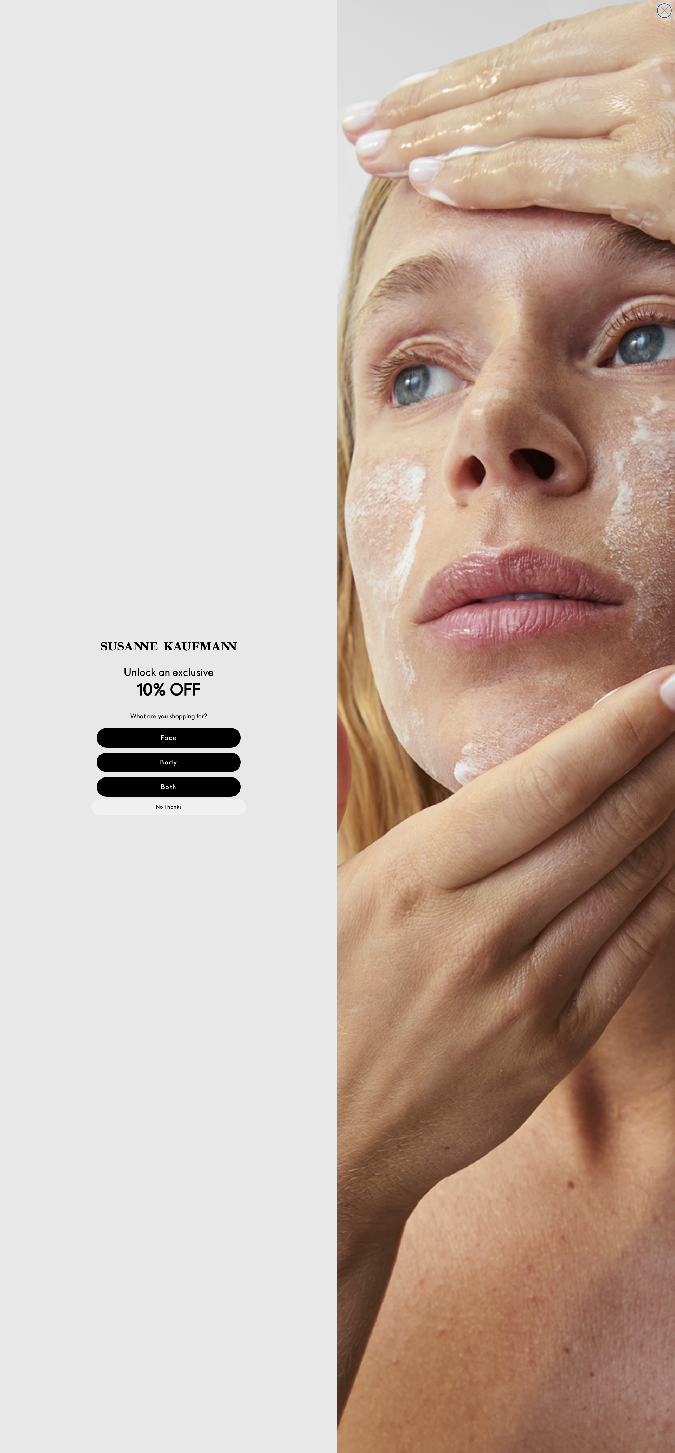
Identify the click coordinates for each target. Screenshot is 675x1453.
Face (169, 738)
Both (169, 787)
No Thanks (169, 807)
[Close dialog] (664, 11)
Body (169, 762)
